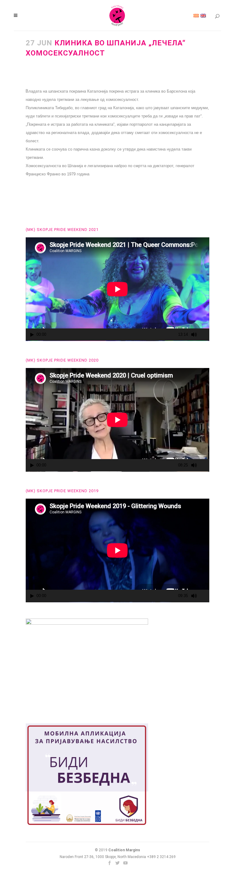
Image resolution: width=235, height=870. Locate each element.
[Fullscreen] (205, 335)
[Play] (32, 335)
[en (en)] (203, 15)
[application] (117, 289)
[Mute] (194, 334)
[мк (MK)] (196, 15)
